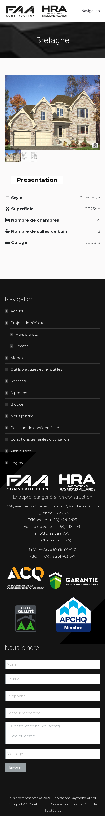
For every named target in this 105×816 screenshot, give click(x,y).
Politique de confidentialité (34, 427)
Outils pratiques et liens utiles (36, 369)
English (16, 463)
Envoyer (15, 767)
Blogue (17, 404)
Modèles (18, 357)
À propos (18, 392)
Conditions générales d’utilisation (39, 439)
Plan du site (20, 451)
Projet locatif (22, 736)
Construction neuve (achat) (35, 726)
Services (18, 381)
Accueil (17, 311)
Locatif (21, 346)
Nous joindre (21, 416)
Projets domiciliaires (28, 322)
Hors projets (26, 334)
